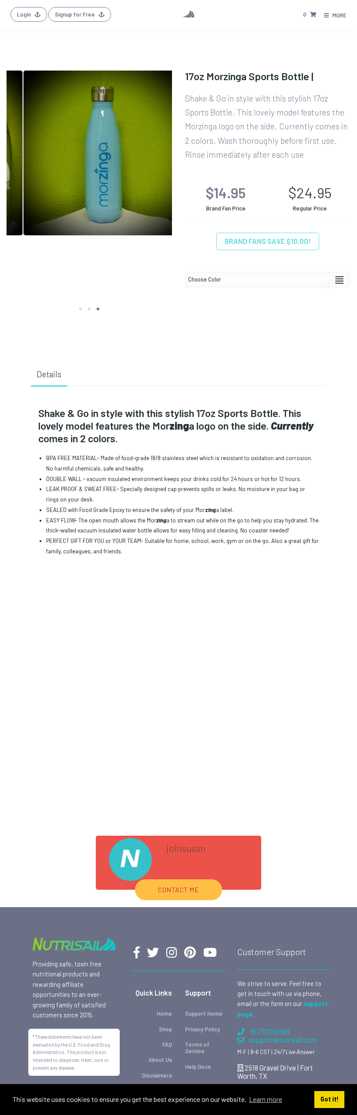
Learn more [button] (265, 1099)
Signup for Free (75, 14)
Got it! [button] (329, 1099)
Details (49, 374)
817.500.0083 (270, 1031)
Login (24, 14)
